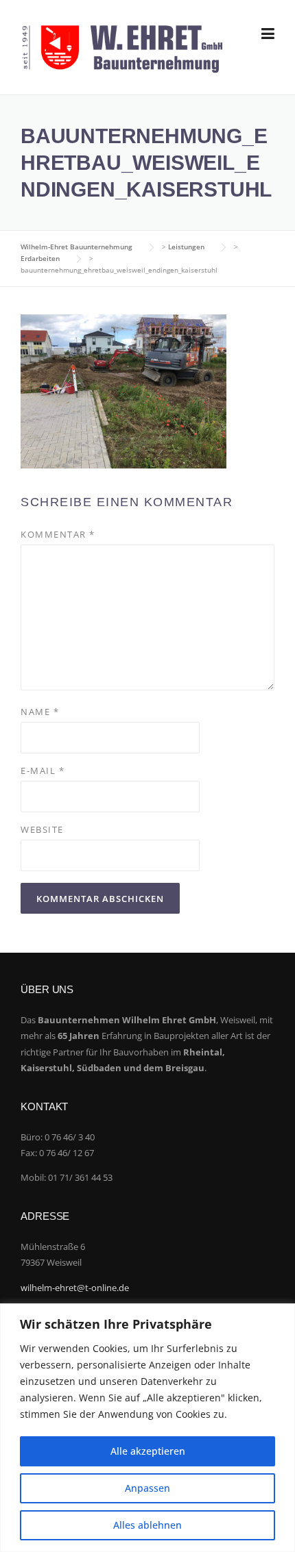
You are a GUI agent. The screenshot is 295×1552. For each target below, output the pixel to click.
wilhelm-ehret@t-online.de (75, 1287)
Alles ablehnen (147, 1524)
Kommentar (58, 534)
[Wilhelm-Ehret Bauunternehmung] (122, 47)
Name (40, 711)
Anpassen (147, 1487)
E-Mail (42, 770)
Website (42, 829)
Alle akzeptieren (147, 1450)
